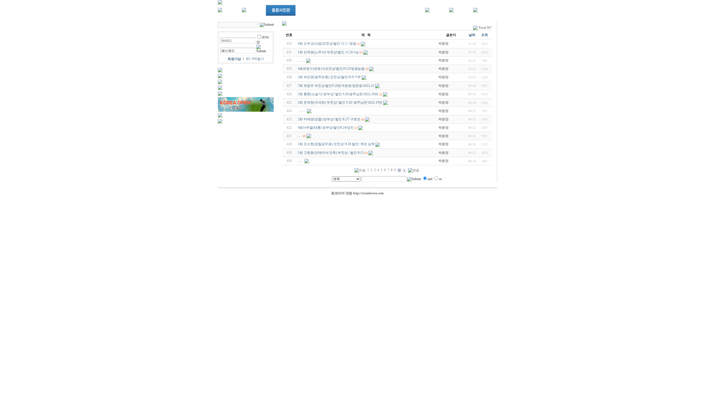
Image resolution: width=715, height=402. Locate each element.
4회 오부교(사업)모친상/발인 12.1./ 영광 (327, 44)
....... (301, 161)
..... (300, 136)
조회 (484, 35)
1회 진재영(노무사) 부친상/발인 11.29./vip (328, 52)
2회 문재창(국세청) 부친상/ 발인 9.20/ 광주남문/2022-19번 (340, 102)
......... (301, 60)
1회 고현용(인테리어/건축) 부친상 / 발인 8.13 (331, 153)
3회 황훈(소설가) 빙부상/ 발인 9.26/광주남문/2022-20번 (338, 94)
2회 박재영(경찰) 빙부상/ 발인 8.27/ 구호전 (329, 119)
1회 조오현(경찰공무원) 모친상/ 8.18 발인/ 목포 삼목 (336, 144)
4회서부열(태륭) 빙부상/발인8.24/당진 (326, 128)
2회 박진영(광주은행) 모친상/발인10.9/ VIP (329, 77)
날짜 (472, 35)
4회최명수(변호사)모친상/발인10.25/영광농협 (331, 69)
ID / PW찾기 (255, 59)
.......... (302, 111)
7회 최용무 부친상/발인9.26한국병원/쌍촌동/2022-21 (336, 86)
